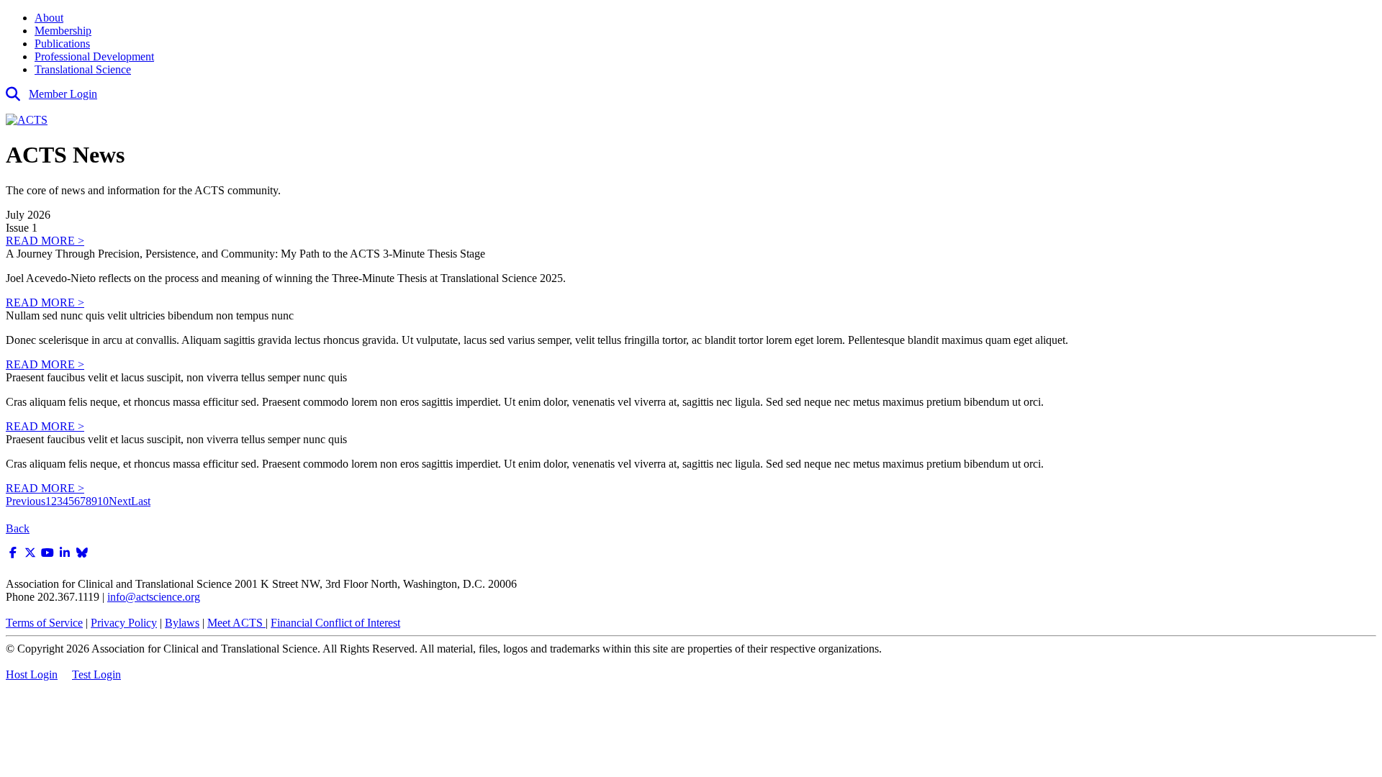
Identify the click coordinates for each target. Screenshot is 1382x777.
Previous (25, 501)
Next (120, 501)
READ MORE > (45, 241)
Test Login (96, 674)
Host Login (32, 674)
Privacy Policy (124, 623)
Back (18, 528)
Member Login (63, 94)
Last (140, 501)
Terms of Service (44, 623)
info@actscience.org (153, 597)
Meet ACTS (236, 623)
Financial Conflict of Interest (335, 623)
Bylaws (182, 623)
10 (103, 501)
